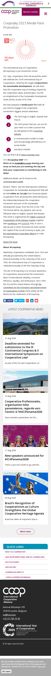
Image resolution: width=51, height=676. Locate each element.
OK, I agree (6, 671)
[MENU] (45, 13)
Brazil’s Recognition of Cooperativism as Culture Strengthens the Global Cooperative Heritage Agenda (24, 508)
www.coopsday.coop (30, 154)
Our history (10, 567)
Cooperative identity (14, 572)
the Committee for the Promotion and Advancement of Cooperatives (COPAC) (24, 287)
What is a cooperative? (15, 552)
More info (41, 666)
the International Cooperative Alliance (19, 233)
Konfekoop (12, 223)
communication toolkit (13, 181)
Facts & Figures (12, 562)
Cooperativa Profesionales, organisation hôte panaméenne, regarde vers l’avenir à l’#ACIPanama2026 (23, 407)
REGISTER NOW (10, 242)
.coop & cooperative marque (17, 577)
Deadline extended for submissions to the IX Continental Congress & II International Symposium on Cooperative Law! (24, 350)
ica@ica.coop (9, 614)
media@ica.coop (23, 163)
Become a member (30, 12)
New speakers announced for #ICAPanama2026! (24, 457)
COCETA (25, 223)
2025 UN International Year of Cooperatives (24, 557)
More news (25, 531)
